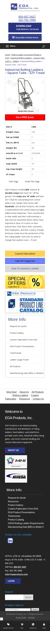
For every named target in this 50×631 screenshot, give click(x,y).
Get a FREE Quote (25, 117)
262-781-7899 (27, 20)
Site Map (31, 617)
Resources (13, 501)
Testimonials (15, 353)
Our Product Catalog (27, 27)
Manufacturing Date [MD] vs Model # (27, 373)
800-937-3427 (27, 16)
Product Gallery (17, 333)
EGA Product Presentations (22, 346)
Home (7, 54)
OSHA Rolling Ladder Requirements (26, 523)
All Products (15, 366)
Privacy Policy (21, 617)
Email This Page (32, 181)
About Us (13, 450)
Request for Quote (18, 326)
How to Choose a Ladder (25, 268)
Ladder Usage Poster (19, 359)
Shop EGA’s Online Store (26, 37)
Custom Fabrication (25, 253)
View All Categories (25, 260)
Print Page (13, 181)
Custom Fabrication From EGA (23, 339)
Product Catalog (16, 519)
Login (11, 581)
